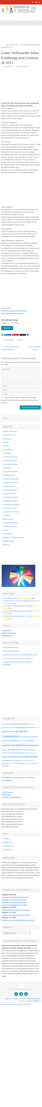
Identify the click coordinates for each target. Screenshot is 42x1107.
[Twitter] (36, 2)
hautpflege (14, 741)
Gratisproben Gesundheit (10, 497)
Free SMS (6, 446)
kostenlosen (33, 745)
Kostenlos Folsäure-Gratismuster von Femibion (18, 616)
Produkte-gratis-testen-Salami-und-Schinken (16, 915)
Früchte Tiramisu (7, 792)
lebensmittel (23, 750)
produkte (5, 757)
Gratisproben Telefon (9, 508)
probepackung (32, 753)
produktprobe (15, 756)
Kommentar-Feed (8, 846)
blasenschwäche (6, 724)
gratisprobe (22, 731)
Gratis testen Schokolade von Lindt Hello (15, 897)
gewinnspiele (29, 727)
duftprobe (24, 724)
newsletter (5, 753)
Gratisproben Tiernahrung (11, 512)
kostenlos (7, 745)
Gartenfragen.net (7, 780)
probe (22, 753)
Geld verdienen (7, 449)
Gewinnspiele (7, 453)
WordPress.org (7, 849)
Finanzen (6, 442)
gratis (4, 731)
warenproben (34, 763)
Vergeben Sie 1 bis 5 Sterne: (10, 323)
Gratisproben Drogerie (10, 490)
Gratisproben (7, 468)
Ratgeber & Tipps (8, 541)
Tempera (29, 1001)
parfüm (10, 753)
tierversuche (27, 763)
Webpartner (6, 545)
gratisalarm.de (6, 630)
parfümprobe (17, 753)
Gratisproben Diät (8, 486)
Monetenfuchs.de (7, 635)
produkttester (7, 760)
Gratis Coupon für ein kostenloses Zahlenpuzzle (19, 611)
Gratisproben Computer (10, 482)
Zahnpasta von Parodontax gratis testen (14, 902)
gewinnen (11, 727)
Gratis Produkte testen (10, 460)
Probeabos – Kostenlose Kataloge (13, 537)
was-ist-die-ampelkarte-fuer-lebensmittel (14, 311)
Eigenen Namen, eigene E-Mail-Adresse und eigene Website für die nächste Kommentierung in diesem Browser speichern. (20, 400)
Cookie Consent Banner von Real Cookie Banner (15, 1004)
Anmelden (6, 838)
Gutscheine (6, 515)
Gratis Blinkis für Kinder (11, 598)
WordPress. (37, 1001)
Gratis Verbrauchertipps (11, 45)
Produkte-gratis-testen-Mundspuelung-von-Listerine (18, 920)
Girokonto (36, 727)
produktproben (30, 756)
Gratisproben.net (7, 66)
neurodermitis (31, 750)
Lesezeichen (20, 340)
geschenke (5, 727)
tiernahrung (20, 763)
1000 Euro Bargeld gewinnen (34, 348)
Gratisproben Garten (9, 493)
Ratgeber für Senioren (9, 633)
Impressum (8, 998)
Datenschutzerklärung (33, 998)
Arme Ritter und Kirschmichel (11, 797)
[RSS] (39, 2)
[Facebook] (33, 2)
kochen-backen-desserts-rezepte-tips (12, 313)
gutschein (35, 737)
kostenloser (5, 750)
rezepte (25, 760)
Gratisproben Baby (9, 475)
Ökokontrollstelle (8, 340)
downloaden (15, 724)
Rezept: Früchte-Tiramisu (11, 651)
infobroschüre (22, 740)
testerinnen (13, 763)
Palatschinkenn (6, 794)
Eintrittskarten (7, 439)
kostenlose (19, 745)
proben (26, 753)
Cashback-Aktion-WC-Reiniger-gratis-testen (16, 910)
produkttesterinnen (18, 760)
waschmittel (5, 766)
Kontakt (15, 998)
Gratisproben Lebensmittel (11, 504)
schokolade (31, 760)
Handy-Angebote (8, 519)
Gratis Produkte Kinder (10, 457)
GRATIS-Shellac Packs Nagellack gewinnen (10, 348)
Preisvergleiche (7, 534)
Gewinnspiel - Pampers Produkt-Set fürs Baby (18, 606)
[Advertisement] (21, 36)
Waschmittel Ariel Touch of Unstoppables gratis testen (21, 601)
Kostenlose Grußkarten (10, 526)
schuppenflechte (6, 763)
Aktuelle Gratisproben (10, 431)
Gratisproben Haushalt (10, 501)
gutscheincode (6, 741)
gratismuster (11, 731)
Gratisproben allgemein (10, 471)
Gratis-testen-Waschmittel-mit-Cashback (14, 905)
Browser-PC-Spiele (9, 435)
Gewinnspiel (19, 727)
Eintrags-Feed (7, 842)
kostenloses (13, 749)
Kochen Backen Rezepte (10, 523)
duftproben (31, 724)
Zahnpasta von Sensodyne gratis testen (14, 900)
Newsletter (22, 998)
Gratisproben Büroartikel (11, 479)
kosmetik (30, 740)
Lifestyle (5, 530)
